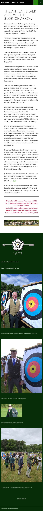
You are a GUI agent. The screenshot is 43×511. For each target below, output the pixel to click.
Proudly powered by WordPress (9, 508)
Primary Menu (40, 2)
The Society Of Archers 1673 (12, 2)
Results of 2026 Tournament (9, 262)
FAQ (14, 181)
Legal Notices (21, 498)
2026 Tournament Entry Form (10, 268)
